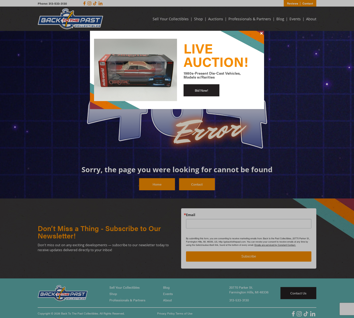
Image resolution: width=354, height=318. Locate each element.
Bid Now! (201, 90)
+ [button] (261, 33)
